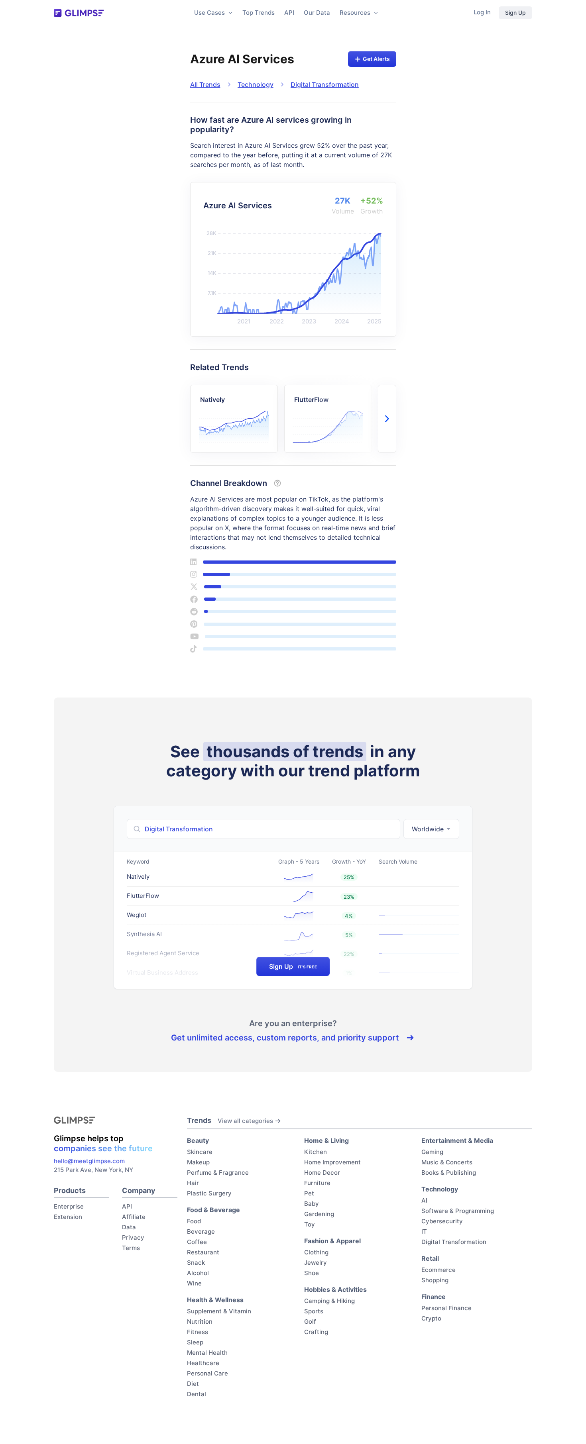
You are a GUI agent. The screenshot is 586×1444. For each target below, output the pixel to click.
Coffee (197, 1242)
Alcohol (198, 1273)
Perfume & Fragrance (218, 1172)
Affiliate (134, 1217)
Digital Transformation (325, 84)
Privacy (133, 1237)
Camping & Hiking (329, 1301)
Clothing (316, 1252)
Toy (309, 1224)
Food (194, 1221)
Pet (309, 1193)
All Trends (205, 84)
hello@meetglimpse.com (89, 1161)
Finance (433, 1297)
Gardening (319, 1214)
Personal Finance (446, 1308)
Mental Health (207, 1352)
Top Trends (258, 12)
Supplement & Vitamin (219, 1311)
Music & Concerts (446, 1162)
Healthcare (203, 1363)
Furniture (317, 1183)
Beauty (198, 1140)
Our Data (317, 12)
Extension (68, 1217)
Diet (193, 1383)
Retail (430, 1258)
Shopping (434, 1280)
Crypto (431, 1318)
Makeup (198, 1162)
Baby (311, 1203)
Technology (255, 84)
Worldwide (428, 829)
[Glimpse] (79, 13)
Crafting (316, 1332)
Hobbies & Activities (335, 1289)
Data (129, 1227)
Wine (194, 1283)
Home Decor (322, 1172)
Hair (193, 1183)
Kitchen (315, 1152)
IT (424, 1231)
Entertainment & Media (457, 1140)
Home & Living (326, 1140)
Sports (313, 1311)
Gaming (432, 1152)
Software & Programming (457, 1211)
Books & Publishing (448, 1172)
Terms (131, 1248)
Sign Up (515, 12)
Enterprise (69, 1206)
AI (424, 1200)
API (289, 12)
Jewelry (315, 1262)
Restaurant (203, 1252)
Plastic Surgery (209, 1193)
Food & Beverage (213, 1210)
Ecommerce (438, 1270)
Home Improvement (332, 1162)
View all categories (245, 1121)
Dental (196, 1394)
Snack (196, 1262)
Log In (482, 12)
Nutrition (199, 1321)
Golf (310, 1321)
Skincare (199, 1152)
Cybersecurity (442, 1221)
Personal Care (207, 1373)
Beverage (201, 1231)
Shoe (311, 1273)
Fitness (197, 1332)
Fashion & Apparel (332, 1241)
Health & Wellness (215, 1300)
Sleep (195, 1342)
